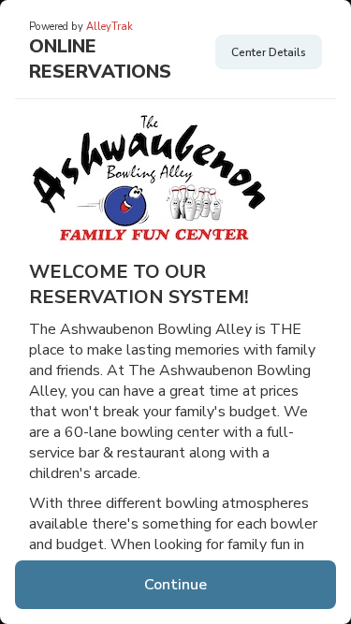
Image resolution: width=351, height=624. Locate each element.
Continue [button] (175, 584)
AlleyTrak (109, 27)
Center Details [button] (268, 52)
